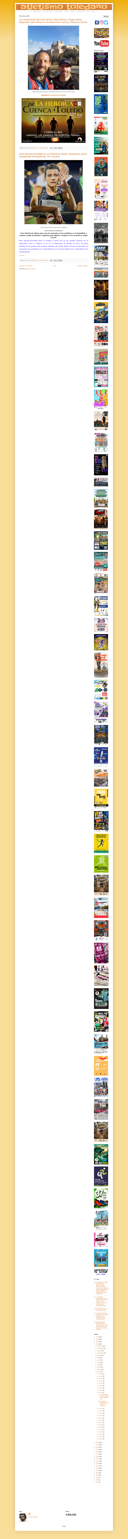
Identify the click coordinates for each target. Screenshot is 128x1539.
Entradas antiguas (83, 266)
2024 (97, 1341)
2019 (97, 1449)
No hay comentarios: (43, 147)
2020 (97, 1447)
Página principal (37, 11)
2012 (97, 1466)
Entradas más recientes (26, 266)
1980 (97, 1477)
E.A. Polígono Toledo (48, 11)
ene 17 (101, 1408)
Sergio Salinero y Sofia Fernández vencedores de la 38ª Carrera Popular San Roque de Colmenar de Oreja (102, 1325)
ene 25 (101, 1381)
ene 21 (101, 1390)
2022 (97, 1442)
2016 (97, 1456)
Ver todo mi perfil (33, 1517)
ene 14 (101, 1413)
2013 (97, 1463)
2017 (97, 1454)
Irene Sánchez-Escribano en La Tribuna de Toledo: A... (103, 1403)
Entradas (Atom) (31, 268)
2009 (97, 1473)
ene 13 (101, 1415)
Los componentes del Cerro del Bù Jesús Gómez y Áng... (103, 1397)
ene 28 (101, 1378)
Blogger (64, 1526)
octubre (99, 1350)
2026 (97, 1337)
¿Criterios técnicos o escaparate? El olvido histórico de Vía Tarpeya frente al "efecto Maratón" (102, 1316)
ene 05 (101, 1432)
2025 (97, 1339)
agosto (99, 1355)
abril (98, 1364)
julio (98, 1357)
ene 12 (101, 1418)
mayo (98, 1362)
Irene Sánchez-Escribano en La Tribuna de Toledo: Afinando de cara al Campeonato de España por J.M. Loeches (53, 155)
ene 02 (101, 1436)
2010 (97, 1470)
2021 (97, 1445)
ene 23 (101, 1385)
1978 (97, 1482)
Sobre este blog (80, 11)
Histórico (67, 11)
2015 (97, 1459)
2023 (97, 1344)
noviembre (100, 1348)
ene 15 (101, 1411)
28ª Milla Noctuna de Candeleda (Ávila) (101, 1309)
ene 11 (101, 1420)
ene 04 (101, 1434)
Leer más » (22, 255)
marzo (99, 1367)
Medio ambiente (58, 11)
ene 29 (101, 1376)
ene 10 (101, 1422)
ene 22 (101, 1388)
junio (98, 1360)
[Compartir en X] (58, 148)
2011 (97, 1468)
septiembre (100, 1353)
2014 (97, 1461)
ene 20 (101, 1392)
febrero (99, 1369)
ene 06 (101, 1429)
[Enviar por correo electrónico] (54, 148)
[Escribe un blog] (56, 148)
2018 (97, 1452)
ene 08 (101, 1427)
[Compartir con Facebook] (60, 148)
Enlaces (73, 11)
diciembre (100, 1346)
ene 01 (101, 1439)
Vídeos (93, 11)
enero (99, 1371)
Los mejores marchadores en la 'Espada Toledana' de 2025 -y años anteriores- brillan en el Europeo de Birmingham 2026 (102, 1301)
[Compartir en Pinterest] (62, 148)
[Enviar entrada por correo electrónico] (50, 147)
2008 (97, 1475)
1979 (97, 1480)
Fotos (88, 11)
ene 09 (101, 1425)
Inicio (55, 266)
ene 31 (101, 1374)
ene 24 (101, 1383)
